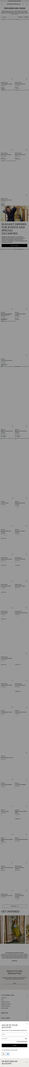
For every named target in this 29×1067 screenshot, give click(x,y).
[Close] (26, 1023)
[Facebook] (8, 1054)
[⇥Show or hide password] (26, 1039)
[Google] (3, 1054)
